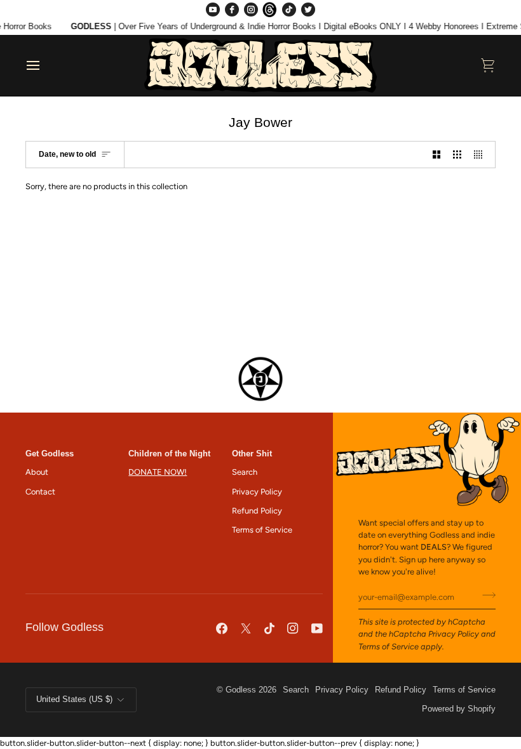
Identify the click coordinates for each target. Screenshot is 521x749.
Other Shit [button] (252, 453)
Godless (241, 690)
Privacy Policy (453, 634)
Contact (40, 491)
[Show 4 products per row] (481, 154)
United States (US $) (74, 699)
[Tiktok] (269, 628)
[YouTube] (212, 9)
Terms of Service (388, 646)
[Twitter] (308, 9)
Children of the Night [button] (169, 453)
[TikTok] (289, 9)
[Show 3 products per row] (457, 154)
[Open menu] (44, 65)
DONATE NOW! (157, 472)
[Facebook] (232, 9)
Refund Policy (257, 510)
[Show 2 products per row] (436, 154)
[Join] (485, 595)
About (36, 472)
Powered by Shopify (459, 709)
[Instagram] (251, 9)
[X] (246, 628)
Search (244, 472)
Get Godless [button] (49, 453)
